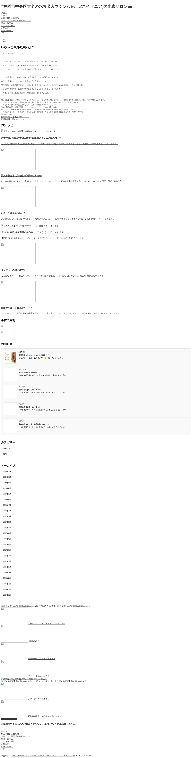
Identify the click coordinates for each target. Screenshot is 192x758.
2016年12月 (7, 567)
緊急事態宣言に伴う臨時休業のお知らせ (21, 175)
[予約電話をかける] (2, 332)
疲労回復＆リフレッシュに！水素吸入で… (35, 355)
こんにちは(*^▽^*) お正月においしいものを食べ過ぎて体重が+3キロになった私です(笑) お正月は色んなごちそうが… (53, 276)
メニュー (5, 13)
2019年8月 (7, 500)
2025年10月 (7, 471)
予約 (3, 33)
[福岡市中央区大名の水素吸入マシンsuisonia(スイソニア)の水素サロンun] (66, 6)
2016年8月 (7, 578)
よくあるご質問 (8, 26)
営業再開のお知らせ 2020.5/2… (31, 390)
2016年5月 (7, 589)
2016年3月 (7, 595)
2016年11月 (7, 573)
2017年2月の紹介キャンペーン (14, 119)
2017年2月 (7, 556)
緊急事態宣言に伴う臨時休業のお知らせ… (35, 424)
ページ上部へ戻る (9, 719)
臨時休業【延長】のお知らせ (29, 407)
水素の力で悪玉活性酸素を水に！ (16, 21)
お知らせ (5, 28)
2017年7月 (7, 528)
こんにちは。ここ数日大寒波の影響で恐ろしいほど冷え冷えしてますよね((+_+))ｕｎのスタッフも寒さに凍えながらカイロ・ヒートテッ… (62, 313)
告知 (5, 454)
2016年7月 (7, 584)
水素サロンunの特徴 (10, 18)
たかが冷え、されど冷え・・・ (15, 117)
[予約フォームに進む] (2, 326)
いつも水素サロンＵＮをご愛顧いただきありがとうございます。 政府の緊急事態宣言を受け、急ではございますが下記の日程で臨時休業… (62, 181)
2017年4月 (7, 544)
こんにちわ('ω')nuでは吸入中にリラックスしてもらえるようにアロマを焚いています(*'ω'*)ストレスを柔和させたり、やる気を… (57, 219)
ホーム (4, 15)
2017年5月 (7, 539)
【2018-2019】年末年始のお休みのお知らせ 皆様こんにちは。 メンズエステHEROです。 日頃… (43, 238)
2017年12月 (7, 516)
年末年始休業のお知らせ (28, 372)
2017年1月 (7, 561)
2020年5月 (7, 483)
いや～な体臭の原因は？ (13, 213)
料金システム (7, 23)
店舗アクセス (7, 31)
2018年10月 (7, 511)
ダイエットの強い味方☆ (13, 270)
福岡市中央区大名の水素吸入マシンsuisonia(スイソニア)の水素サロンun (43, 755)
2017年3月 (7, 550)
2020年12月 (7, 477)
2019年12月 (7, 494)
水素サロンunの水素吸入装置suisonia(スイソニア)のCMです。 (32, 137)
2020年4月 (7, 488)
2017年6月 (7, 533)
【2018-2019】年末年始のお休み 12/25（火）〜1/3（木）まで (32, 232)
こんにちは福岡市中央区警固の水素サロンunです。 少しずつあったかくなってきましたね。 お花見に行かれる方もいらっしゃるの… (59, 144)
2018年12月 (7, 505)
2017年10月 (7, 522)
